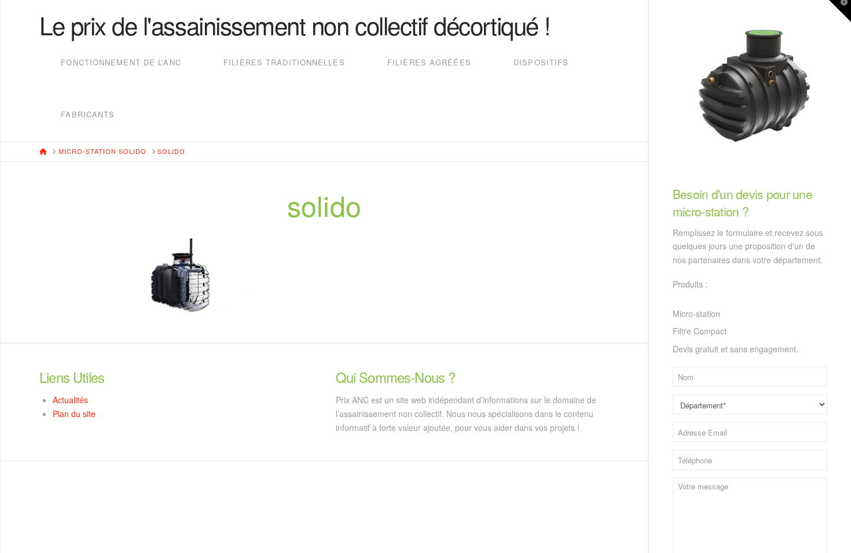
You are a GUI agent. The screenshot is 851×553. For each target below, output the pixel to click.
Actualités (70, 399)
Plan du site (74, 413)
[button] (840, 11)
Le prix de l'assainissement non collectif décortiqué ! (295, 25)
